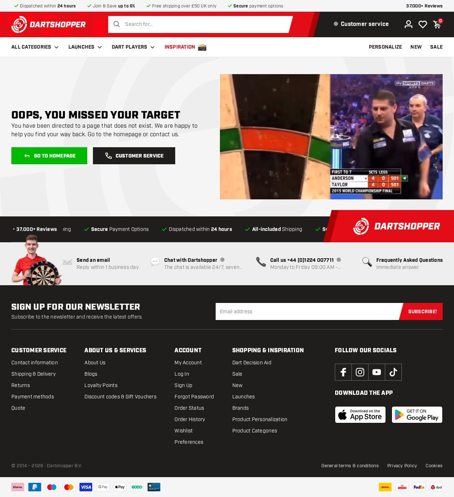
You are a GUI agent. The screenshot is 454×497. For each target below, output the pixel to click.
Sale (237, 374)
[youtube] (376, 372)
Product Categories (254, 431)
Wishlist (184, 431)
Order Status (189, 408)
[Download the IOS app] (360, 414)
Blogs (90, 374)
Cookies (434, 466)
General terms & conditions (350, 466)
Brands (240, 408)
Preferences (189, 442)
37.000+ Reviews (424, 6)
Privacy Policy (402, 466)
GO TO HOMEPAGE (55, 156)
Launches (81, 47)
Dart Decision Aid (251, 363)
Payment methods (32, 397)
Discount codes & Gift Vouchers (120, 397)
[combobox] (202, 24)
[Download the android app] (417, 414)
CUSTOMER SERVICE (140, 156)
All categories (31, 47)
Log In (182, 374)
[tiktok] (393, 372)
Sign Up (183, 385)
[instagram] (360, 372)
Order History (190, 419)
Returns (20, 385)
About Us (94, 363)
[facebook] (343, 372)
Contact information (34, 363)
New (237, 385)
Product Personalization (260, 419)
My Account (188, 363)
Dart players (130, 47)
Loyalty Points (100, 385)
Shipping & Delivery (33, 374)
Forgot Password (194, 397)
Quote (18, 408)
